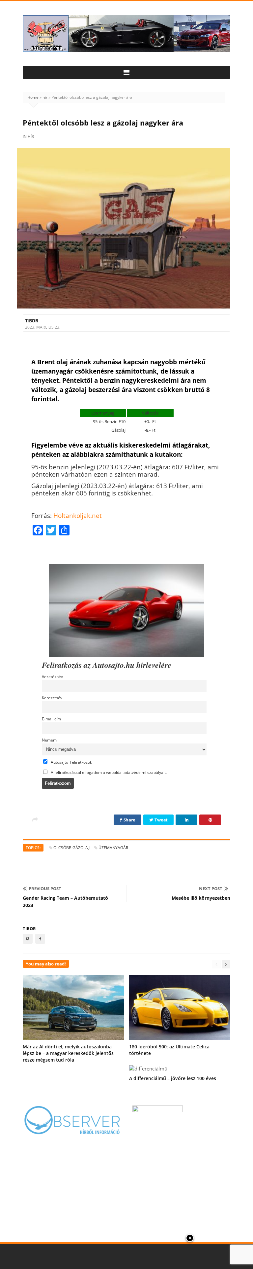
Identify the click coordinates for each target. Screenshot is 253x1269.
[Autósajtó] (126, 33)
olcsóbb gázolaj (71, 848)
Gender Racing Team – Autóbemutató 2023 (65, 901)
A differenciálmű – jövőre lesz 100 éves (172, 1078)
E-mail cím (51, 718)
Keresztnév (52, 697)
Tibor (31, 320)
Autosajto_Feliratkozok (71, 762)
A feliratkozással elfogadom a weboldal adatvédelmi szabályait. (108, 772)
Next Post (210, 888)
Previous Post (45, 888)
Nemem (49, 740)
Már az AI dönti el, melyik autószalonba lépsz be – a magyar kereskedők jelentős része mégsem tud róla (68, 1053)
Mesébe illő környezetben (201, 898)
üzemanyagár (113, 848)
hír (44, 97)
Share (129, 820)
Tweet (161, 820)
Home (33, 97)
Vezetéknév (52, 676)
